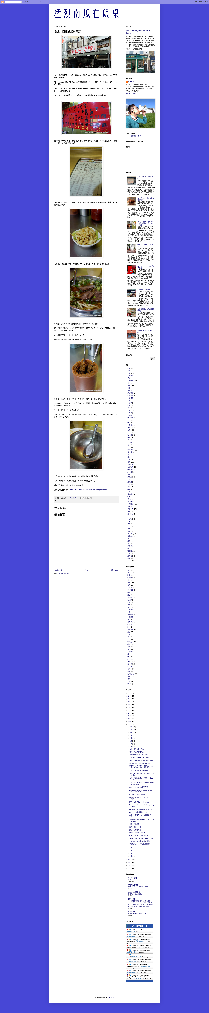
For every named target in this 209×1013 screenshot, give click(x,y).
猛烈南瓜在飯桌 (136, 136)
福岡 (128, 529)
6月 (131, 744)
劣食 (128, 408)
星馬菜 (129, 457)
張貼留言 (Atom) (64, 574)
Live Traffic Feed (139, 926)
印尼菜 (129, 410)
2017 (130, 719)
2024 (130, 699)
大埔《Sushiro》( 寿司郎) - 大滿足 (138, 887)
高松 (128, 484)
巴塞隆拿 (130, 376)
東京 (128, 447)
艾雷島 (129, 427)
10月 (131, 732)
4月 (131, 847)
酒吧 (128, 479)
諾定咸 (129, 546)
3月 (131, 850)
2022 (130, 704)
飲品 (128, 511)
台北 (61, 501)
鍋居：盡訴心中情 (135, 827)
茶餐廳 (129, 477)
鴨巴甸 (129, 548)
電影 (128, 526)
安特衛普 (130, 418)
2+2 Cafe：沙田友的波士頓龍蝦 (139, 758)
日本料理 (130, 381)
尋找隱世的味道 (133, 885)
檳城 (128, 553)
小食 (128, 368)
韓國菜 (129, 551)
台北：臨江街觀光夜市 (136, 749)
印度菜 (129, 413)
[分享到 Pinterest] (90, 498)
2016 (130, 721)
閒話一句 (130, 509)
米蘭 (128, 423)
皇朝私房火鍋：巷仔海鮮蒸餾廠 (139, 844)
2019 (130, 713)
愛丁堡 (129, 516)
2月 (131, 853)
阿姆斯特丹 (131, 450)
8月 (131, 738)
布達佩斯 (130, 395)
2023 (130, 702)
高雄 (128, 487)
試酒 (128, 524)
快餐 (128, 437)
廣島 (128, 531)
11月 (131, 730)
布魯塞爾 (130, 398)
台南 (128, 388)
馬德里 (129, 482)
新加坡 (129, 519)
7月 (131, 741)
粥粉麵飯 (130, 504)
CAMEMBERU (133, 912)
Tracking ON (146, 981)
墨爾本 (129, 536)
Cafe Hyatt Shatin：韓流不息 (138, 787)
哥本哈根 (130, 465)
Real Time (138, 981)
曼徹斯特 (130, 494)
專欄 (128, 489)
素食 (128, 474)
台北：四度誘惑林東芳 (136, 752)
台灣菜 (129, 390)
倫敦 (128, 462)
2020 (130, 710)
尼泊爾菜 (130, 393)
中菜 (128, 373)
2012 (130, 865)
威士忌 (129, 452)
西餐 (128, 430)
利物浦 (129, 435)
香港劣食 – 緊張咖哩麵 (135, 894)
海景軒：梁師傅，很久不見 (138, 833)
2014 (130, 860)
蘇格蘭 (129, 556)
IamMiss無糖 (132, 878)
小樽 (128, 371)
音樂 (128, 460)
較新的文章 (58, 570)
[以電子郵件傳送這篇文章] (81, 498)
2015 (130, 724)
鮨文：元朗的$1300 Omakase (139, 802)
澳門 (128, 543)
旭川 (128, 420)
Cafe (129, 561)
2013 (130, 862)
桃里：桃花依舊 (134, 824)
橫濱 (128, 541)
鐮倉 (128, 558)
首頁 (86, 570)
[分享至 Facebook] (88, 498)
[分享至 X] (86, 498)
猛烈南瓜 (131, 82)
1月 (131, 856)
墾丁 (128, 539)
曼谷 (128, 492)
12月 (131, 727)
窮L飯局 (130, 534)
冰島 (128, 405)
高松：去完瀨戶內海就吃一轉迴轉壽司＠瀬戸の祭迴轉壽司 (145, 223)
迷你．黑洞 (131, 899)
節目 (128, 521)
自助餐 (129, 425)
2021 (130, 707)
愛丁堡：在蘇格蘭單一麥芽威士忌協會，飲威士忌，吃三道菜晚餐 (141, 767)
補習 (129, 880)
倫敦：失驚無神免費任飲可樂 (138, 835)
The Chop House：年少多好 (138, 755)
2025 (130, 696)
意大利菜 (130, 514)
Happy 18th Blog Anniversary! (137, 913)
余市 (128, 432)
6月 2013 (139, 947)
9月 (131, 735)
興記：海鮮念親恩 (135, 830)
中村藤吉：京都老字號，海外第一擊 (141, 809)
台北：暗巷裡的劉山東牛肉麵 (138, 771)
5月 (131, 746)
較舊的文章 (114, 570)
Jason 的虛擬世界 (134, 892)
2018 (130, 716)
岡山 (128, 445)
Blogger (111, 997)
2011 (130, 868)
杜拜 (128, 440)
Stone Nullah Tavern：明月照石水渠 (141, 838)
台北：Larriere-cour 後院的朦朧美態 (141, 760)
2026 (130, 693)
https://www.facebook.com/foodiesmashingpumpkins (88, 490)
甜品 (128, 497)
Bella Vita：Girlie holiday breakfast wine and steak (140, 791)
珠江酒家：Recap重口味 (137, 795)
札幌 (128, 400)
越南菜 (129, 506)
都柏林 (129, 499)
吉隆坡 (129, 415)
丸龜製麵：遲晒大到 (143, 289)
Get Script (132, 981)
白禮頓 (129, 403)
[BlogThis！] (83, 498)
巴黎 (128, 378)
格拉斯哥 (130, 467)
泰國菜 (129, 469)
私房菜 (129, 442)
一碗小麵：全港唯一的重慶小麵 (139, 841)
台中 (128, 383)
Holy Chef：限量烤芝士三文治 (139, 812)
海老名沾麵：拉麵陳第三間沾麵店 (140, 763)
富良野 (129, 502)
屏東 (128, 455)
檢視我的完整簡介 (131, 94)
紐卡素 (129, 472)
